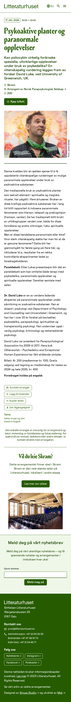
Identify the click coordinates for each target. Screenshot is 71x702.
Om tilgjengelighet (19, 407)
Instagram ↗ (33, 655)
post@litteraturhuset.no (21, 628)
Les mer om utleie (35, 483)
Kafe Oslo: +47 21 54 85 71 (22, 642)
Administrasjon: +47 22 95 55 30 (25, 634)
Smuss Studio (28, 692)
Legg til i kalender (19, 394)
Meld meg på (35, 582)
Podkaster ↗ (32, 662)
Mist (60, 692)
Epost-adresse (11, 568)
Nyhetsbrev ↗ (13, 655)
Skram (11, 85)
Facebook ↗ (13, 662)
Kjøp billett (17, 101)
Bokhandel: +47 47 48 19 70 (23, 638)
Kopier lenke (16, 400)
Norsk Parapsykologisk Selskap (44, 89)
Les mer (21, 676)
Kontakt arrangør (20, 387)
